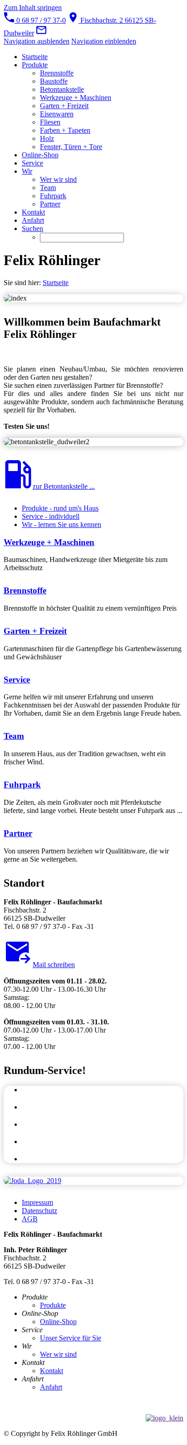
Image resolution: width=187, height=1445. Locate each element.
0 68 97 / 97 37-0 (40, 20)
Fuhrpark (22, 784)
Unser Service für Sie (70, 1338)
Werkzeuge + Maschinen (49, 542)
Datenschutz (39, 1210)
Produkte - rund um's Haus (60, 508)
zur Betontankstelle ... (64, 486)
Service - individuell (50, 516)
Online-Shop (58, 1321)
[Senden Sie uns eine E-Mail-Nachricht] (41, 33)
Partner (18, 833)
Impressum (37, 1202)
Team (14, 736)
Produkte (53, 1305)
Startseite (56, 282)
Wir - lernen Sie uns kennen (61, 524)
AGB (30, 1219)
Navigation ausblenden (36, 41)
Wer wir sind (58, 1354)
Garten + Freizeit (35, 631)
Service (17, 679)
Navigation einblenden (103, 41)
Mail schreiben (54, 964)
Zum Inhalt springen (33, 7)
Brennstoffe (25, 590)
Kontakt (51, 1371)
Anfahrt (51, 1387)
